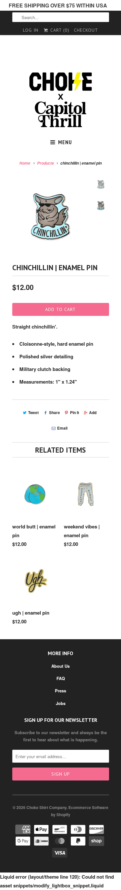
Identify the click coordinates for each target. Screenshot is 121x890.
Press (60, 691)
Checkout (86, 30)
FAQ (60, 678)
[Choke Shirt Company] (61, 100)
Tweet (33, 412)
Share (54, 412)
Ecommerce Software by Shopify (80, 810)
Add (92, 412)
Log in (30, 30)
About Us (60, 666)
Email (62, 428)
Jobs (61, 703)
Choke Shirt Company (46, 807)
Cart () (59, 30)
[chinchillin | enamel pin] (51, 216)
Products (45, 163)
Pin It (74, 412)
